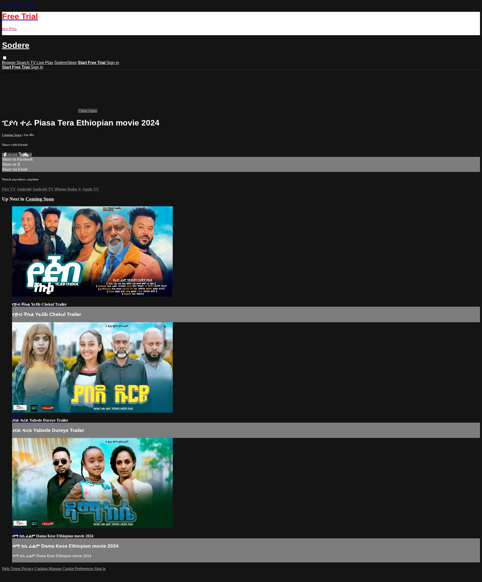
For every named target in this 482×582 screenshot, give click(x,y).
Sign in (112, 62)
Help (6, 568)
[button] (4, 57)
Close (83, 110)
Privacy (28, 568)
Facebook (10, 154)
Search (23, 62)
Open (92, 110)
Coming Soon (12, 135)
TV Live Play (41, 62)
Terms (16, 568)
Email (27, 154)
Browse (9, 62)
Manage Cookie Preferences (71, 568)
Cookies (42, 568)
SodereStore (65, 62)
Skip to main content (18, 4)
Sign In (37, 67)
